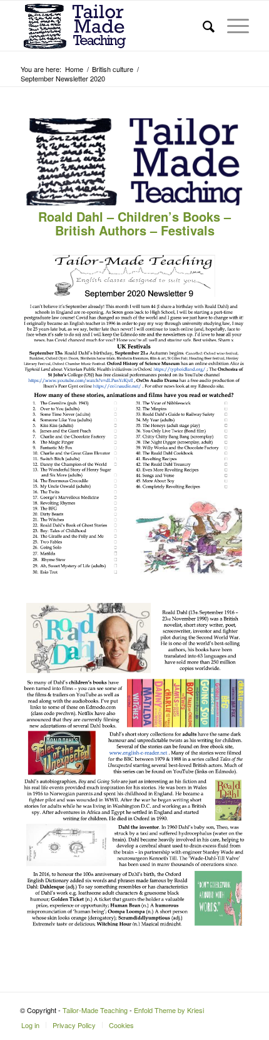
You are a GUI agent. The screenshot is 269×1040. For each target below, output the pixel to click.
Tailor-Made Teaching (95, 1010)
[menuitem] (202, 26)
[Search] (202, 26)
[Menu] (232, 26)
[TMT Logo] (111, 26)
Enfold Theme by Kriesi (169, 1010)
